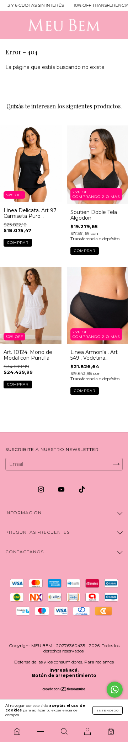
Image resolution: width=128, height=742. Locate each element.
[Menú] (40, 731)
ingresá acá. (64, 670)
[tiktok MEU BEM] (82, 489)
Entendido (107, 710)
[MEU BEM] (17, 731)
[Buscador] (64, 731)
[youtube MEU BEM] (62, 489)
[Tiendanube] (64, 690)
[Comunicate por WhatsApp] (115, 690)
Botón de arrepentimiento (64, 675)
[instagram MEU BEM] (41, 489)
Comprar (17, 242)
